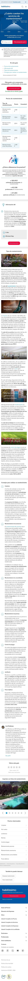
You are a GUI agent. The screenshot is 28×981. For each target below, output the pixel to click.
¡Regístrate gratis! (16, 2)
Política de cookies (6, 967)
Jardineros (4, 833)
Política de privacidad (7, 963)
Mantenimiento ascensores (8, 850)
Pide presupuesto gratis (20, 42)
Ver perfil (8, 755)
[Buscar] (22, 6)
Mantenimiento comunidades (9, 854)
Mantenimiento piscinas (7, 846)
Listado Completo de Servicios (9, 922)
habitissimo (2, 863)
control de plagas (15, 447)
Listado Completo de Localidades (10, 929)
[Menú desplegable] (26, 6)
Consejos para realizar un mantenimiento (15, 72)
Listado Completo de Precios (9, 919)
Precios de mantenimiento (11, 66)
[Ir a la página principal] (5, 7)
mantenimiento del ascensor (13, 526)
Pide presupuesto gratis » (19, 783)
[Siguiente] (25, 813)
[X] (12, 950)
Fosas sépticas (5, 859)
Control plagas (5, 842)
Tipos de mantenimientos (11, 70)
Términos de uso (5, 960)
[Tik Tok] (23, 950)
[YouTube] (17, 950)
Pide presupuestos (14, 243)
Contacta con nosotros (7, 947)
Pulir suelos (4, 829)
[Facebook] (7, 950)
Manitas (3, 838)
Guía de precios (11, 863)
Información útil (8, 68)
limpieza (5, 315)
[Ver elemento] (6, 813)
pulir (16, 368)
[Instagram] (2, 950)
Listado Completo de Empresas (9, 926)
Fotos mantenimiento (7, 879)
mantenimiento (12, 286)
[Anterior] (2, 813)
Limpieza (3, 825)
